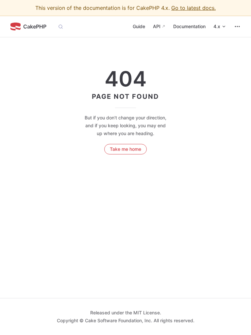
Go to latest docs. (193, 8)
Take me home (125, 149)
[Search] (60, 26)
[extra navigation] (237, 26)
